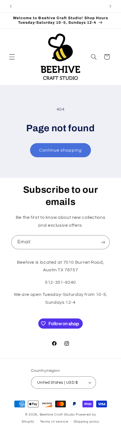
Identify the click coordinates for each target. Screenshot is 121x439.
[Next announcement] (110, 6)
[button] (11, 56)
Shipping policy (86, 421)
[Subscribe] (103, 242)
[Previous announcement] (11, 6)
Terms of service (54, 421)
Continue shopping (60, 150)
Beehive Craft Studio (57, 414)
